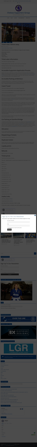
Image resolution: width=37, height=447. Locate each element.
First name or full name (10, 220)
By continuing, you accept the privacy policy (15, 227)
